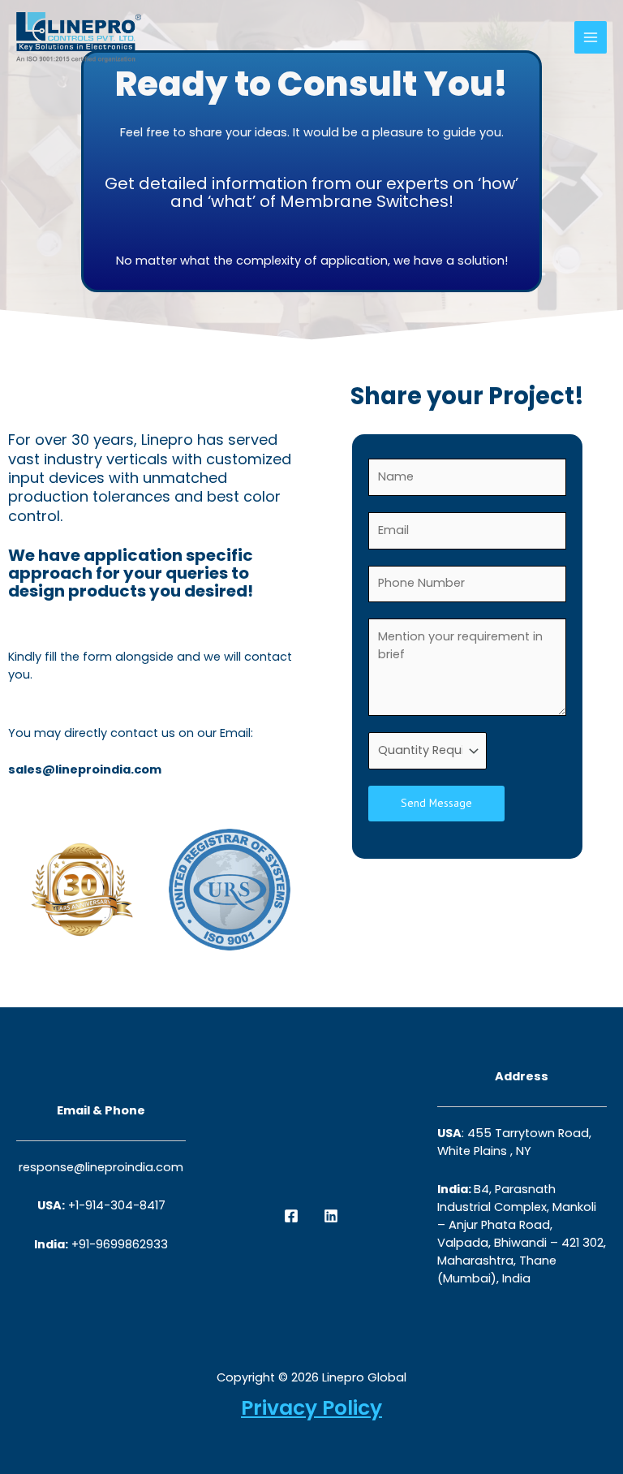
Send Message (436, 802)
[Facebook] (291, 1216)
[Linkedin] (331, 1216)
